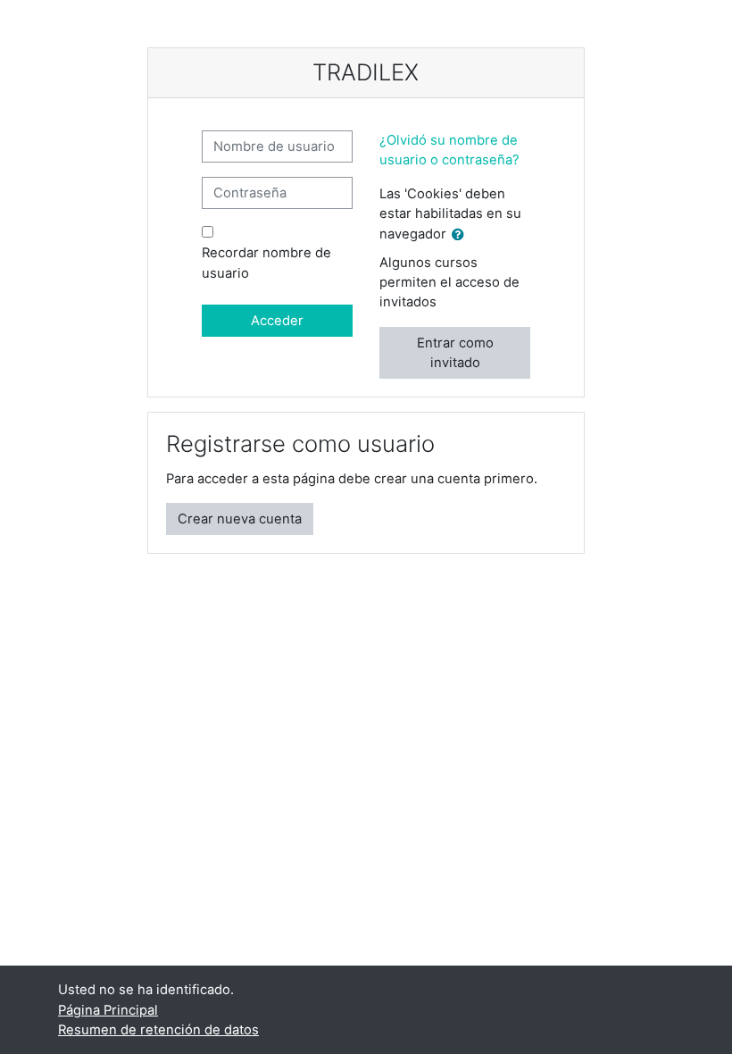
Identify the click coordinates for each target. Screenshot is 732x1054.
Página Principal (108, 1010)
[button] (461, 235)
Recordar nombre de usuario (266, 262)
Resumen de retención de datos (158, 1030)
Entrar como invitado (455, 353)
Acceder (277, 321)
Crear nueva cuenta (240, 519)
